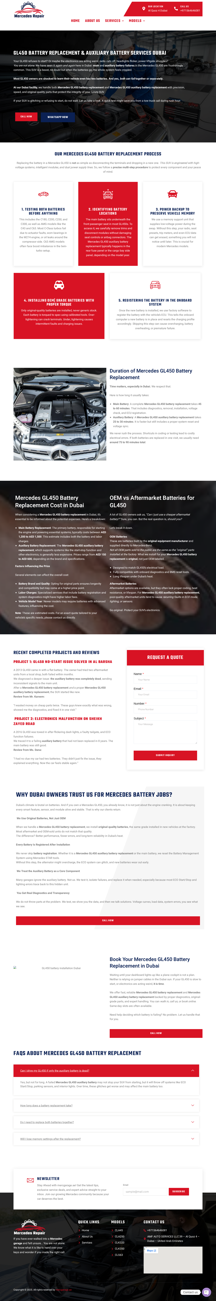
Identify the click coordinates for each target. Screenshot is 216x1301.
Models (135, 21)
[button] (114, 20)
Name (139, 674)
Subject (140, 718)
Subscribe (178, 1192)
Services (112, 21)
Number (140, 703)
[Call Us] (176, 9)
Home (75, 21)
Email (138, 688)
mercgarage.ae (64, 1290)
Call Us (184, 7)
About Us (92, 21)
